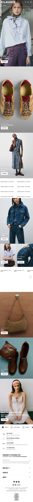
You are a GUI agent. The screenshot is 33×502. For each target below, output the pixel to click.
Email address (6, 460)
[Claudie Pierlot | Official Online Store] (8, 2)
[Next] (30, 277)
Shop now (4, 419)
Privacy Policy (18, 487)
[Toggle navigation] (31, 2)
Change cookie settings (13, 488)
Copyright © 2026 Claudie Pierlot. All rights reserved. (16, 490)
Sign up (29, 460)
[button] (25, 2)
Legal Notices (22, 488)
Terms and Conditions (9, 487)
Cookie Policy (25, 487)
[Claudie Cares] (16, 496)
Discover (4, 61)
